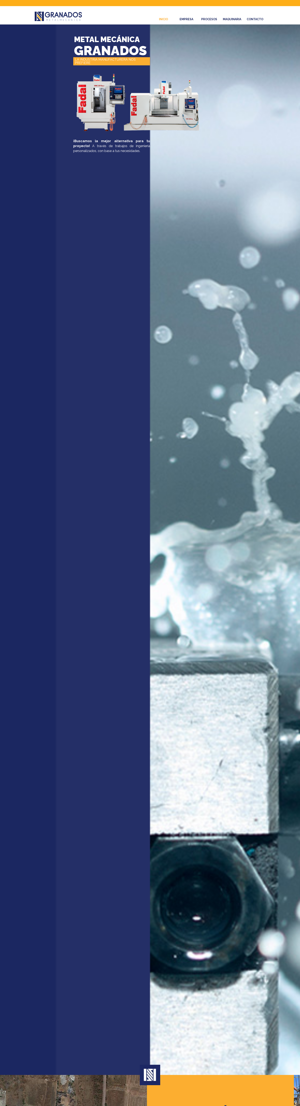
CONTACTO (255, 19)
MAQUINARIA (232, 19)
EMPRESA (186, 19)
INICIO (163, 19)
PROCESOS (209, 19)
